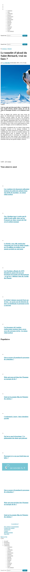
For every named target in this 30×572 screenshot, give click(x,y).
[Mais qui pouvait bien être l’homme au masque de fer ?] (16, 368)
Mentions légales (8, 532)
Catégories (7, 9)
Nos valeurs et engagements (11, 526)
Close (2, 538)
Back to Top (4, 536)
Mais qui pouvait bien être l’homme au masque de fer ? (16, 378)
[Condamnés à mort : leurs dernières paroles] (16, 407)
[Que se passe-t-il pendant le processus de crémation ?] (16, 348)
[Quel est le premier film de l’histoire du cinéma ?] (16, 388)
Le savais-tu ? (15, 524)
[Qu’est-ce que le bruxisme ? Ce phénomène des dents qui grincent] (16, 427)
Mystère (9, 22)
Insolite (9, 21)
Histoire (9, 18)
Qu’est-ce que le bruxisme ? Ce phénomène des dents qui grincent (15, 437)
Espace (9, 15)
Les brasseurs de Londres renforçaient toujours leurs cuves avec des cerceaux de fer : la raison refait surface (15, 330)
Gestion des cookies (9, 528)
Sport (8, 29)
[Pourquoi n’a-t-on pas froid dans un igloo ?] (16, 447)
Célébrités (10, 13)
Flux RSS (6, 534)
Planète (9, 24)
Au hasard (6, 7)
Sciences (9, 26)
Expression (10, 16)
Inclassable (10, 19)
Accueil (6, 4)
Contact (6, 531)
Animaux (9, 10)
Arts (8, 12)
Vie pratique (10, 31)
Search (25, 35)
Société (9, 28)
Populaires (7, 6)
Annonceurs (7, 529)
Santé (8, 25)
